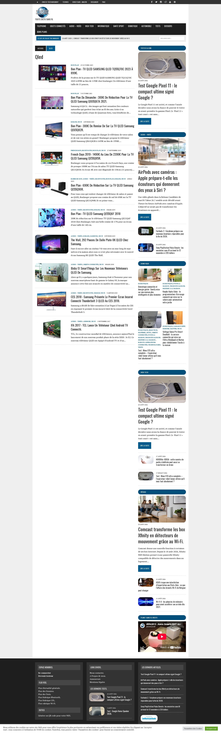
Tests (157, 26)
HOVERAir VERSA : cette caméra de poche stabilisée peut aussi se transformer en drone (170, 462)
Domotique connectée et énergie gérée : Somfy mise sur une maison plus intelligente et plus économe (149, 290)
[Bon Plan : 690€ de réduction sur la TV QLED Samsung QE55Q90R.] (51, 194)
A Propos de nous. (98, 676)
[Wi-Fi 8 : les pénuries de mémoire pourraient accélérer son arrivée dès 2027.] (145, 604)
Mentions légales (97, 682)
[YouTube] (170, 1)
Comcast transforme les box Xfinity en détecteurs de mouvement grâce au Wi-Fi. (161, 535)
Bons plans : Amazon (80, 2)
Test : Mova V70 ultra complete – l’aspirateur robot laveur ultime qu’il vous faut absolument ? (149, 354)
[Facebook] (152, 1)
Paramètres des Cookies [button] (193, 728)
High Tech (89, 26)
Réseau (143, 492)
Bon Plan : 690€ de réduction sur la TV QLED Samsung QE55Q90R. (102, 187)
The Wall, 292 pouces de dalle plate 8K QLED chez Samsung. (99, 241)
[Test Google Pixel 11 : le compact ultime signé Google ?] (162, 76)
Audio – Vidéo (75, 26)
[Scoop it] (184, 1)
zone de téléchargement (50, 2)
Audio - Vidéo (89, 179)
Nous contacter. (97, 673)
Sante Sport (118, 26)
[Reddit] (165, 1)
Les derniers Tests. (98, 688)
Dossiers (168, 26)
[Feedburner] (179, 1)
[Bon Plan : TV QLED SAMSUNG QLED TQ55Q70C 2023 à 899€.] (51, 80)
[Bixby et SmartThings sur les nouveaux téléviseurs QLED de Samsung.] (51, 280)
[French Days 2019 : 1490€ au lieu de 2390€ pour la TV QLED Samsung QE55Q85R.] (51, 166)
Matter (173, 329)
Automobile (146, 26)
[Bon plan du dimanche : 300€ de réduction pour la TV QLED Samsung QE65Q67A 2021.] (51, 109)
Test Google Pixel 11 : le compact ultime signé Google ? (157, 91)
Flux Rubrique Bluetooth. (49, 697)
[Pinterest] (175, 1)
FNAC (103, 2)
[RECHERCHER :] (172, 38)
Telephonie (41, 26)
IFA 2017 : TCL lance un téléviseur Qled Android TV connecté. (99, 327)
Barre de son (76, 179)
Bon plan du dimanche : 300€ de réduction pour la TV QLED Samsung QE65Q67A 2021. (101, 99)
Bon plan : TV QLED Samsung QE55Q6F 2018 (95, 213)
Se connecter (44, 673)
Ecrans (74, 122)
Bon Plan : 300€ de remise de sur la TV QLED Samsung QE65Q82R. (102, 127)
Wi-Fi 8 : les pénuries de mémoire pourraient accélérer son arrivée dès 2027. (170, 604)
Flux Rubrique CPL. (46, 700)
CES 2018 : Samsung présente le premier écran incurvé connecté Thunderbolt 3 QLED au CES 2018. (102, 298)
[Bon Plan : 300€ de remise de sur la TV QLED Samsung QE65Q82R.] (51, 137)
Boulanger (94, 2)
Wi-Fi (80, 122)
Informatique (103, 26)
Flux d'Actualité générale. (49, 688)
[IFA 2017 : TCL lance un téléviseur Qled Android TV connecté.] (51, 337)
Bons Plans (42, 31)
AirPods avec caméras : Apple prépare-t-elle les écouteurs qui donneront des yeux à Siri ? (158, 180)
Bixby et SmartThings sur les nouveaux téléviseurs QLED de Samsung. (99, 270)
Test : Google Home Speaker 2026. (118, 712)
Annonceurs (95, 679)
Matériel (142, 332)
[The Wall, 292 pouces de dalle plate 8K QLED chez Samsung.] (51, 251)
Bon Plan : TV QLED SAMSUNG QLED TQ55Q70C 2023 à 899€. (102, 71)
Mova (149, 332)
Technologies (154, 345)
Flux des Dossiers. (46, 691)
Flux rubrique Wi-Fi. (47, 703)
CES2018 (97, 293)
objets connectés (57, 26)
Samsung (94, 236)
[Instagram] (161, 1)
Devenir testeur (45, 676)
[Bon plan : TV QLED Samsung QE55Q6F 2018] (51, 225)
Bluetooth (87, 150)
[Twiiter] (156, 1)
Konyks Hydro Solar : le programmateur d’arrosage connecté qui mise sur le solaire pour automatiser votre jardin (173, 297)
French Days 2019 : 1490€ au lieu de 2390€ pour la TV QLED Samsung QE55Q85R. (102, 156)
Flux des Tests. (44, 694)
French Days (76, 150)
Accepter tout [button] (211, 728)
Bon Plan (75, 65)
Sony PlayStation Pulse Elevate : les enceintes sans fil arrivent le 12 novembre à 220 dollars (170, 250)
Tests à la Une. (146, 48)
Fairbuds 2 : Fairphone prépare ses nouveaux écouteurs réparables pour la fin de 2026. (170, 234)
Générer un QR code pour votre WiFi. (54, 715)
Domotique (132, 26)
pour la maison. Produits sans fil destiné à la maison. (174, 286)
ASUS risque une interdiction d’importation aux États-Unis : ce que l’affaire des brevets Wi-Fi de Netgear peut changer (162, 586)
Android (87, 321)
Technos (66, 2)
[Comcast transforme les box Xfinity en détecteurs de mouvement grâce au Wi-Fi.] (162, 520)
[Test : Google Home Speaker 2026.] (96, 714)
